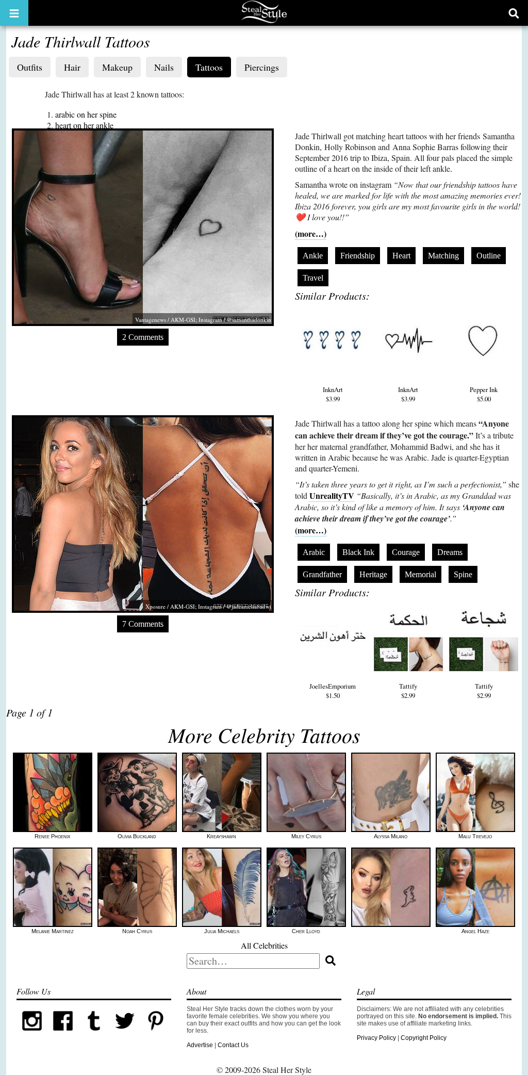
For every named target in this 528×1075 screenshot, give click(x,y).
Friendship (357, 255)
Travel (313, 277)
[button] (14, 13)
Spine (463, 574)
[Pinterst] (155, 1034)
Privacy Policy (376, 1037)
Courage (406, 552)
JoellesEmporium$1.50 (332, 690)
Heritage (373, 574)
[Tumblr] (93, 1034)
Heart (401, 255)
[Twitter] (124, 1034)
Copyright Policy (424, 1037)
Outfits (29, 67)
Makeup (117, 67)
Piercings (261, 67)
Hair (72, 67)
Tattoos (209, 67)
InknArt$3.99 (333, 394)
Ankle (313, 255)
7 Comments (142, 624)
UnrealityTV (331, 495)
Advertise (200, 1045)
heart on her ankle (84, 125)
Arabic (314, 552)
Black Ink (358, 552)
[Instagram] (31, 1034)
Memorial (420, 574)
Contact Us (233, 1045)
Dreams (450, 552)
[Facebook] (62, 1034)
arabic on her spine (86, 114)
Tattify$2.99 (408, 690)
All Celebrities (264, 945)
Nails (164, 67)
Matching (443, 255)
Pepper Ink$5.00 (484, 394)
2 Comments (142, 337)
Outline (488, 255)
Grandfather (322, 574)
